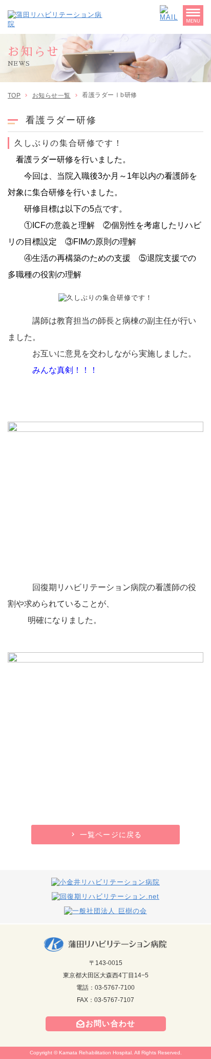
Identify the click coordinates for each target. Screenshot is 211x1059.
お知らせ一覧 (51, 95)
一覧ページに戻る (110, 834)
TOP (14, 95)
